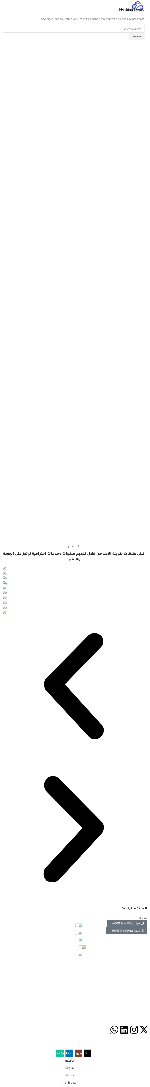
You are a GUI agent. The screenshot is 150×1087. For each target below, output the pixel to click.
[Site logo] (138, 6)
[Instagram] (134, 1029)
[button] (74, 686)
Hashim (66, 1042)
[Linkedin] (124, 1029)
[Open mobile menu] (4, 6)
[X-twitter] (144, 1029)
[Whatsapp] (114, 1029)
